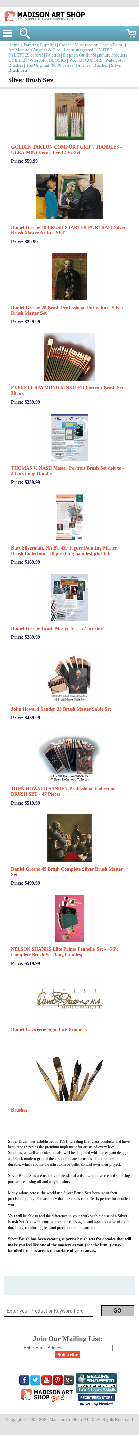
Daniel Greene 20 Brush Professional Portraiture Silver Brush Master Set (67, 310)
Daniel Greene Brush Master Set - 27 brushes (57, 628)
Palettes (53, 55)
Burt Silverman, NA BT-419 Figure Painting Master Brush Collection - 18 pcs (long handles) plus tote (64, 550)
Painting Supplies (40, 45)
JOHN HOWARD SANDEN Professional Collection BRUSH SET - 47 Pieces (63, 791)
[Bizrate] (107, 1404)
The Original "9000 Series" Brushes (58, 65)
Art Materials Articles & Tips (34, 50)
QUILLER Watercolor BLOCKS (37, 60)
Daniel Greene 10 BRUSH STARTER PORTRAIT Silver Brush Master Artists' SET (68, 230)
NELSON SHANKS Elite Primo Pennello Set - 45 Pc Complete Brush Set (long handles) (64, 952)
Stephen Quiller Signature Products (95, 55)
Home (13, 45)
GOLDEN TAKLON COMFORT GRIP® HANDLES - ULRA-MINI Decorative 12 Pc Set (66, 149)
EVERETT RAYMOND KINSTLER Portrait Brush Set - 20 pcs (69, 390)
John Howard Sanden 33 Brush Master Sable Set (61, 709)
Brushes (100, 65)
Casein (65, 45)
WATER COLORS (85, 60)
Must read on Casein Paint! (99, 45)
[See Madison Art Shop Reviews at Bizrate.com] (96, 1400)
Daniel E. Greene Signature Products (49, 1029)
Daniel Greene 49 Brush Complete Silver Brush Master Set (67, 872)
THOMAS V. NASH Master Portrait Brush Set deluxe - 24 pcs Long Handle (67, 471)
